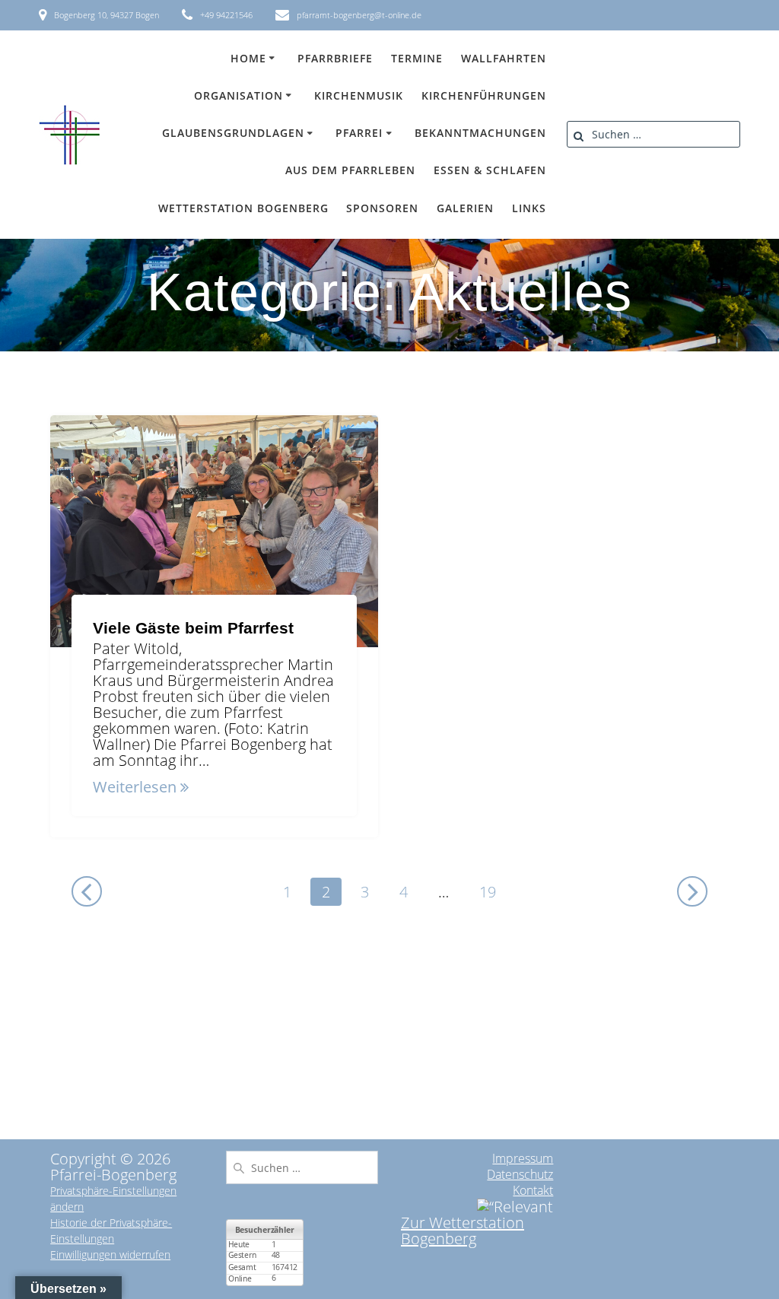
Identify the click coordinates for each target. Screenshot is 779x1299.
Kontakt (533, 1190)
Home (248, 58)
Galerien (465, 208)
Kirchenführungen (483, 95)
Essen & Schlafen (490, 170)
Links (529, 208)
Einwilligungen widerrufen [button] (110, 1254)
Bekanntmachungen (480, 132)
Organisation (238, 95)
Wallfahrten (503, 58)
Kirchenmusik (358, 95)
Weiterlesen (134, 787)
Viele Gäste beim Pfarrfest (193, 628)
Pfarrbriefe (335, 58)
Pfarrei (359, 132)
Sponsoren (382, 208)
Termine (417, 58)
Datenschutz (520, 1174)
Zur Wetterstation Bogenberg (462, 1230)
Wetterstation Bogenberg (243, 208)
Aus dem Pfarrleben (350, 170)
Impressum (522, 1158)
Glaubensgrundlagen (233, 132)
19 (493, 891)
